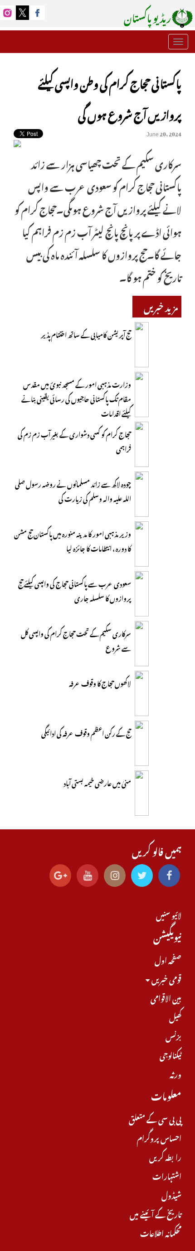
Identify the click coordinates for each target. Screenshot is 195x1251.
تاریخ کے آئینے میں (155, 1213)
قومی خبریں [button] (165, 978)
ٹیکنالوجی (170, 1054)
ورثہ (175, 1073)
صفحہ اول (168, 959)
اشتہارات (166, 1175)
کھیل (175, 1016)
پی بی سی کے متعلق (155, 1118)
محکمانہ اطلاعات (160, 1232)
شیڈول (171, 1194)
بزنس (173, 1035)
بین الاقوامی (166, 997)
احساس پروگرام (159, 1137)
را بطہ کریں (165, 1156)
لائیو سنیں (168, 914)
